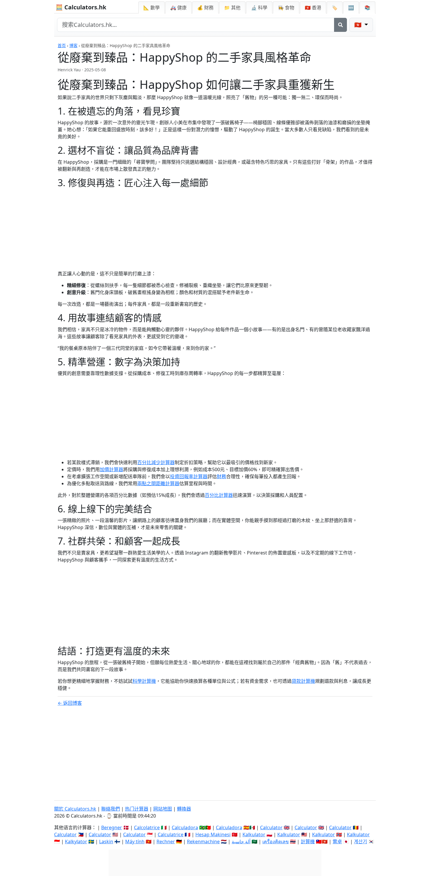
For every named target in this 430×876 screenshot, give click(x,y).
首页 (62, 45)
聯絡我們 (110, 809)
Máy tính (135, 841)
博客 (73, 45)
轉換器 (184, 809)
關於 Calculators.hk (75, 809)
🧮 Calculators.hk (81, 7)
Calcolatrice (147, 827)
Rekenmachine (203, 841)
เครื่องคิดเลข (275, 841)
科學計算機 (144, 681)
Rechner (165, 841)
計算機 (308, 841)
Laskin (106, 841)
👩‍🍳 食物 (286, 7)
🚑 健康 (178, 7)
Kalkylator (76, 841)
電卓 (337, 841)
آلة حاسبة (241, 841)
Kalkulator (253, 834)
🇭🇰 (313, 7)
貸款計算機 (303, 681)
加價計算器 (111, 469)
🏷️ (335, 7)
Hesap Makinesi (213, 834)
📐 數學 (151, 7)
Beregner (111, 827)
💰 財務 (205, 7)
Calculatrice (170, 834)
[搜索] (340, 25)
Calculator (271, 827)
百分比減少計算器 (156, 462)
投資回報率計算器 (188, 476)
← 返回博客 (70, 703)
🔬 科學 (259, 7)
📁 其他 (232, 7)
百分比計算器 (219, 495)
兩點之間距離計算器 (158, 483)
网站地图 (162, 809)
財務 (221, 476)
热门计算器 (136, 809)
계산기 (360, 841)
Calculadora (185, 827)
